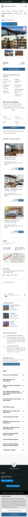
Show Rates (14, 127)
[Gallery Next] (25, 53)
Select (20, 168)
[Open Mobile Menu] (22, 6)
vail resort (8, 11)
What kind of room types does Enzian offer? (11, 411)
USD (25, 1)
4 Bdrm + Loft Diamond (11, 189)
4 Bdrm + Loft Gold (9, 220)
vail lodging (15, 11)
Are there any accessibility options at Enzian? (10, 434)
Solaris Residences (15, 305)
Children (17, 122)
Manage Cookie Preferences (13, 485)
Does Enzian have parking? (10, 439)
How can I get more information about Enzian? (12, 399)
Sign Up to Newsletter (7, 480)
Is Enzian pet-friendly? (9, 450)
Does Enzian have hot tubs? (11, 417)
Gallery (20, 154)
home (2, 11)
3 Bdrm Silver (8, 157)
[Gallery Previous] (2, 53)
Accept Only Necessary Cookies (14, 510)
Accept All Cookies (14, 514)
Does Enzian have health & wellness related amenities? (11, 444)
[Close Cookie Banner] (27, 496)
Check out (17, 117)
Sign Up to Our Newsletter (12, 364)
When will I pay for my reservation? (9, 380)
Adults (4, 122)
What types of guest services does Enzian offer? (11, 428)
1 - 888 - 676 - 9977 (14, 468)
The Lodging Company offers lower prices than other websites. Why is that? (12, 393)
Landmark (12, 313)
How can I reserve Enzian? (10, 375)
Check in (5, 117)
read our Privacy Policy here (10, 507)
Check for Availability (14, 69)
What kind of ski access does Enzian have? (11, 422)
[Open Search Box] (25, 6)
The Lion (12, 321)
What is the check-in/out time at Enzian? (12, 386)
